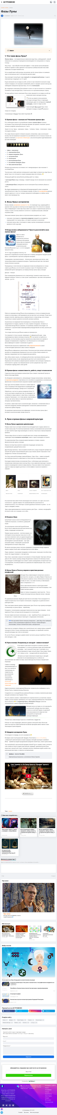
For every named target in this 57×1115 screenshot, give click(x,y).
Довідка (11, 7)
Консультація (40, 1020)
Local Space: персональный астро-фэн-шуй (48, 935)
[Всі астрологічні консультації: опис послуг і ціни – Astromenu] (8, 928)
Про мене (6, 914)
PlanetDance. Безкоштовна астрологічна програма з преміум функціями (29, 988)
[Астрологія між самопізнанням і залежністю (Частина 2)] (10, 844)
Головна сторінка (4, 7)
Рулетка (26, 1022)
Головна (20, 1112)
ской (38, 345)
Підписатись (28, 1075)
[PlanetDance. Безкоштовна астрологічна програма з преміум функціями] (5, 990)
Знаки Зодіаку (21, 1020)
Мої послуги (48, 1100)
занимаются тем (21, 205)
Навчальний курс (7, 1022)
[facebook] (3, 1105)
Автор (5, 1020)
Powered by (25, 1081)
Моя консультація (34, 1112)
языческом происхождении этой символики (10, 683)
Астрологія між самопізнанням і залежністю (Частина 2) (8, 851)
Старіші (53, 876)
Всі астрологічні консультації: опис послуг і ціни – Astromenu (8, 935)
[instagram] (10, 1105)
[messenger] (1, 1109)
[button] (2, 2)
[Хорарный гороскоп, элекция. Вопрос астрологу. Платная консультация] (22, 928)
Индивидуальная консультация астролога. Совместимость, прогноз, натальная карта (35, 936)
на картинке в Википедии (23, 137)
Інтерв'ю (31, 1020)
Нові (3, 876)
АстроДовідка (48, 1089)
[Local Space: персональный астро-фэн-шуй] (49, 928)
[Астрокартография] (5, 995)
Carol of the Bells (41, 738)
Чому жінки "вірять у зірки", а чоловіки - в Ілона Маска (9, 830)
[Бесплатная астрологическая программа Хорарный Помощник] (5, 1001)
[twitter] (6, 1105)
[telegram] (13, 1105)
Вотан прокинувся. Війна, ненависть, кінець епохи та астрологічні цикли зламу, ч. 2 (28, 832)
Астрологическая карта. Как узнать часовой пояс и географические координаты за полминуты (32, 983)
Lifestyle (34, 1022)
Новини (17, 1022)
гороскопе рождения (12, 380)
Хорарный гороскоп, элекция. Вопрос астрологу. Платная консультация (21, 935)
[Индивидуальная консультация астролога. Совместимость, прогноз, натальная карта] (35, 928)
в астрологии (43, 191)
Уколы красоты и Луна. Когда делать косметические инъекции (18, 980)
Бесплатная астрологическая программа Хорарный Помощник (26, 999)
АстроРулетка (48, 1094)
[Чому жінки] (10, 823)
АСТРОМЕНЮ (9, 2)
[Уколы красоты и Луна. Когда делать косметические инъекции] (28, 962)
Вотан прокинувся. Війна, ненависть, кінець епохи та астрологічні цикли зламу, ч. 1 (47, 832)
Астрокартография (15, 993)
